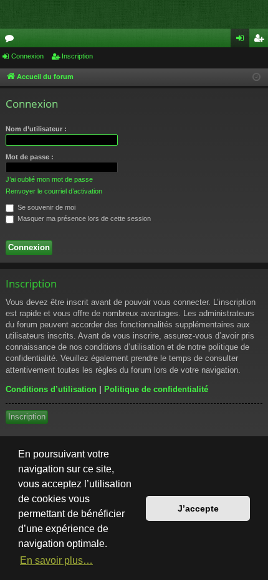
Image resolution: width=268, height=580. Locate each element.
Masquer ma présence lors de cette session (83, 218)
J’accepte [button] (198, 508)
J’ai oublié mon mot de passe (49, 179)
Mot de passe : (30, 157)
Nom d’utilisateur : (36, 129)
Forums (12, 40)
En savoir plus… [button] (56, 560)
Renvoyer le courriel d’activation (54, 191)
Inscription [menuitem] (261, 40)
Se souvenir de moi (45, 207)
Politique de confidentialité (156, 389)
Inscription (77, 56)
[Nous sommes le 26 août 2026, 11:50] (256, 77)
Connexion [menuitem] (242, 40)
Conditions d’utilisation (51, 389)
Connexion (27, 56)
